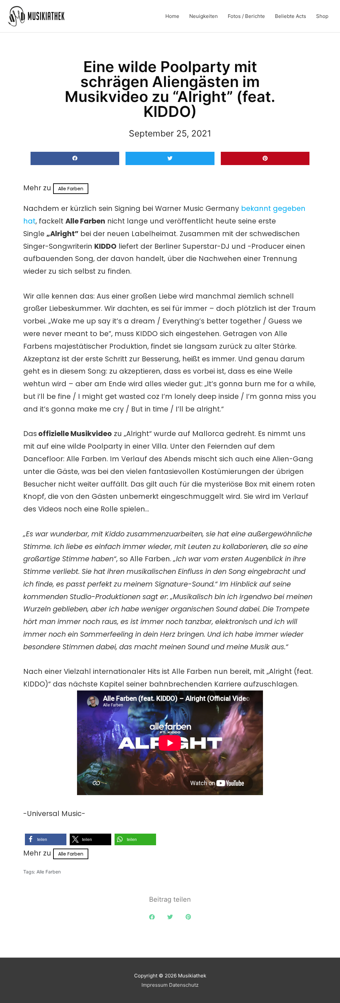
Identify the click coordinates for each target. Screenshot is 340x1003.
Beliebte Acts (290, 16)
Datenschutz (184, 985)
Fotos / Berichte (246, 16)
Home (172, 16)
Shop (322, 16)
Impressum (154, 985)
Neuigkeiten (203, 16)
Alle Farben (70, 188)
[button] (75, 158)
